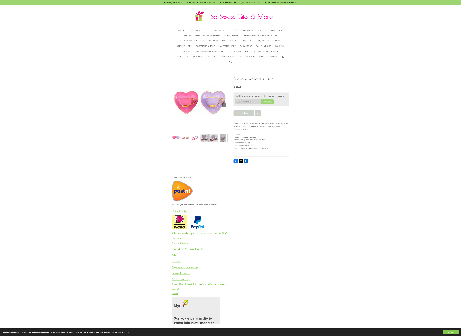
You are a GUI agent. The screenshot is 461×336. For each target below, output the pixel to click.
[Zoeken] (230, 61)
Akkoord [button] (451, 332)
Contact (175, 293)
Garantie (176, 261)
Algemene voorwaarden (185, 267)
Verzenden (267, 102)
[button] (176, 138)
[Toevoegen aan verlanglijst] (258, 113)
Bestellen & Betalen (180, 243)
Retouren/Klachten (194, 248)
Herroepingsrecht (181, 273)
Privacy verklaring (181, 279)
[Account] (283, 57)
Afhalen (176, 254)
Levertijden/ (178, 248)
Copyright (176, 289)
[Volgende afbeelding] (223, 104)
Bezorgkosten (177, 238)
